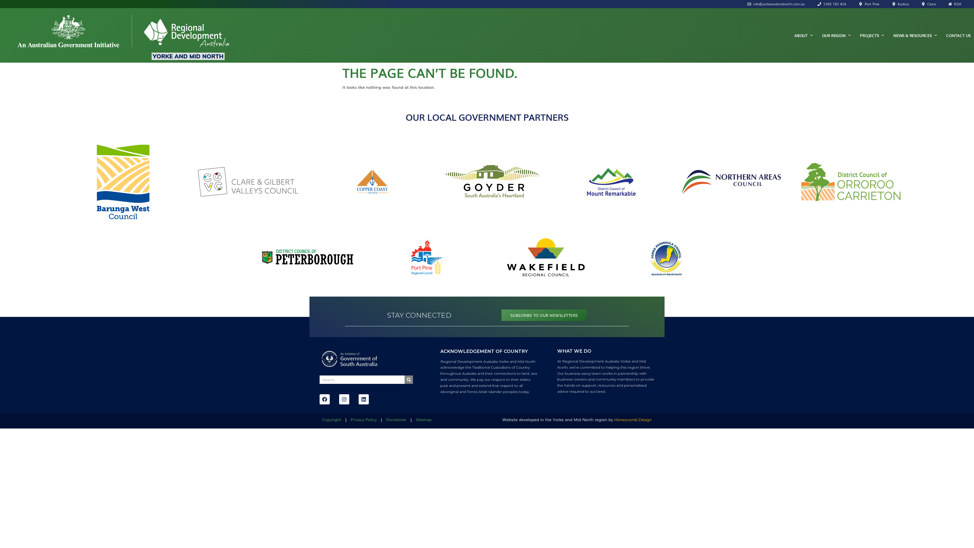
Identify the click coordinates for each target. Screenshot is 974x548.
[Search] (409, 379)
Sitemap (424, 419)
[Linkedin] (364, 399)
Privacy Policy (364, 419)
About (801, 35)
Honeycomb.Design (633, 419)
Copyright (331, 419)
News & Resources (912, 35)
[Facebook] (325, 399)
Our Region (834, 35)
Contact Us (958, 35)
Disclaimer (396, 419)
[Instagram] (344, 399)
